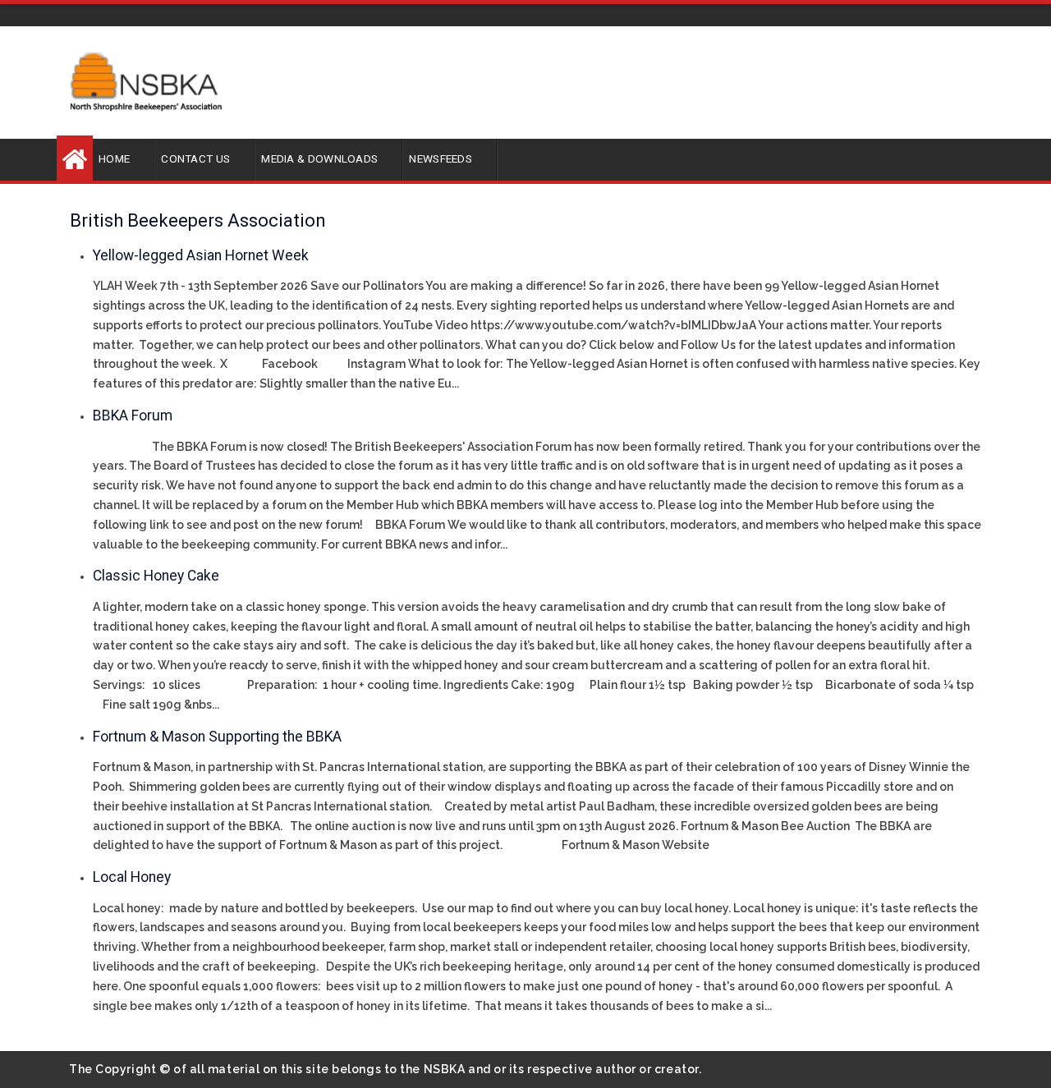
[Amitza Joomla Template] (146, 81)
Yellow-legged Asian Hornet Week (201, 255)
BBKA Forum (132, 415)
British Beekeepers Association (198, 220)
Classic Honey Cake (156, 575)
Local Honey (132, 877)
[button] (124, 158)
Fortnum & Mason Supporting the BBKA (217, 736)
